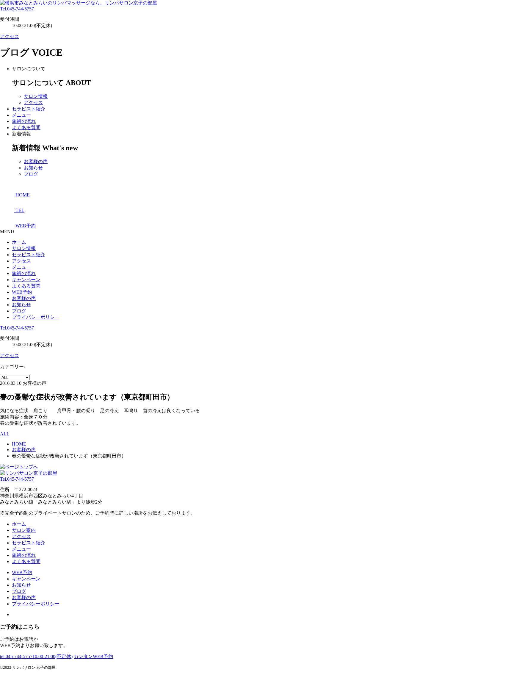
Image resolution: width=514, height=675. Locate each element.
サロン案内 (24, 530)
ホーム (19, 242)
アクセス (9, 36)
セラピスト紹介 (28, 108)
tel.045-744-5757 (36, 656)
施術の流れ (24, 121)
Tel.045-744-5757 (17, 8)
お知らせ (33, 167)
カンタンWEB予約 (93, 656)
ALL (5, 433)
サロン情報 (36, 96)
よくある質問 (26, 127)
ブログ (31, 173)
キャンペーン (26, 279)
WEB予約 (22, 292)
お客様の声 (36, 161)
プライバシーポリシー (35, 317)
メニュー (21, 115)
